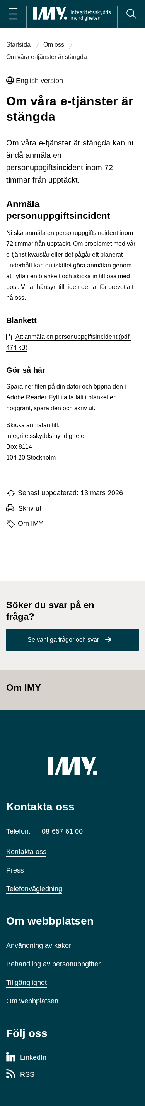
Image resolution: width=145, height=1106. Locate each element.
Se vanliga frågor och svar (63, 639)
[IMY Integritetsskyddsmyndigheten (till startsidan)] (72, 14)
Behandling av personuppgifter (53, 964)
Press (15, 870)
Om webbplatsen (32, 1001)
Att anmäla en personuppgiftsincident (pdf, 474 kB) (68, 342)
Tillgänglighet (26, 982)
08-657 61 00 (62, 831)
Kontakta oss (26, 852)
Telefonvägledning (34, 889)
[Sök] (131, 14)
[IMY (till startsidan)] (72, 766)
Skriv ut (29, 508)
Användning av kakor (38, 945)
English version (39, 81)
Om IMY (30, 523)
